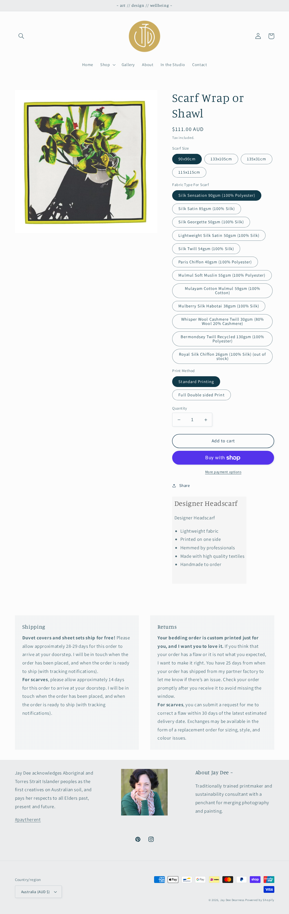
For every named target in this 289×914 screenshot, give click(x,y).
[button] (21, 36)
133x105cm (221, 158)
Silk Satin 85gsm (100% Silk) (206, 208)
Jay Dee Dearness (232, 900)
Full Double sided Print (201, 394)
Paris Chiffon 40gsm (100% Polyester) (215, 261)
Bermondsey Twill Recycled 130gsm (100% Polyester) (222, 339)
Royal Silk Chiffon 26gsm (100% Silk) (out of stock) (222, 356)
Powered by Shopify (259, 900)
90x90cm (186, 158)
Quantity (179, 408)
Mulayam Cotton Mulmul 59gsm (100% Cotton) (222, 290)
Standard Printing (196, 381)
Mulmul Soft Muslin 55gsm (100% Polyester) (221, 275)
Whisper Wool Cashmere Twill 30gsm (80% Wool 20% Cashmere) (222, 321)
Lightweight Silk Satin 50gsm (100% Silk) (218, 235)
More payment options (223, 471)
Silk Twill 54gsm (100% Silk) (206, 248)
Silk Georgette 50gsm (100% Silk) (211, 221)
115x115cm (189, 172)
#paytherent (28, 819)
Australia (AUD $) (35, 891)
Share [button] (184, 485)
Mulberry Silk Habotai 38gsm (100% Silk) (218, 306)
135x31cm (256, 158)
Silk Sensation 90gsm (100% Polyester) (216, 195)
